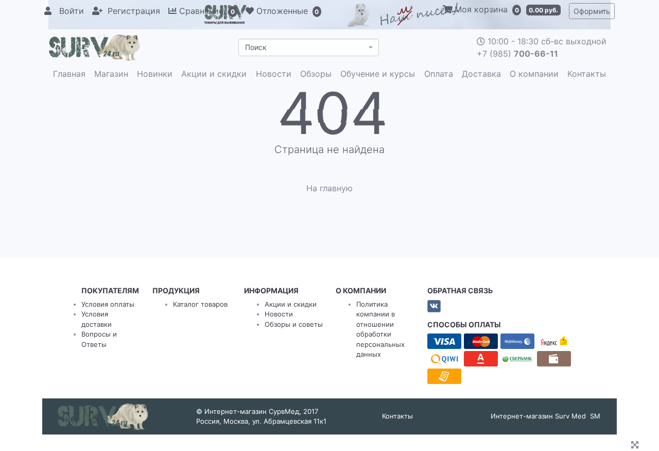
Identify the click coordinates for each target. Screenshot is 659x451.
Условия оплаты (107, 304)
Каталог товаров (200, 304)
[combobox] (308, 47)
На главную (329, 188)
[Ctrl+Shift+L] (636, 446)
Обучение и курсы (377, 74)
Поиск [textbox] (256, 47)
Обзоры (316, 74)
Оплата (438, 74)
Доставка (481, 74)
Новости (273, 74)
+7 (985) (517, 53)
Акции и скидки (214, 74)
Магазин (111, 74)
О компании (534, 74)
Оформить (592, 11)
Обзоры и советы (294, 324)
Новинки (154, 74)
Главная (69, 74)
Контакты (586, 74)
